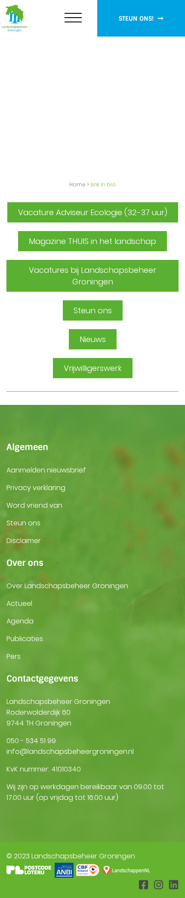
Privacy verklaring (35, 488)
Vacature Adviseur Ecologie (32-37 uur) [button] (92, 212)
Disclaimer (23, 541)
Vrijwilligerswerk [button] (93, 368)
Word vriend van (34, 505)
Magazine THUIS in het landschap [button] (92, 241)
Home (77, 184)
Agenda (20, 621)
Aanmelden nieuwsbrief (46, 470)
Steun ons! (137, 18)
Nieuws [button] (93, 339)
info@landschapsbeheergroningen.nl (70, 751)
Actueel (19, 603)
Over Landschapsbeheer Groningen (67, 586)
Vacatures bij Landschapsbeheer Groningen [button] (92, 276)
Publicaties (24, 639)
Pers (13, 656)
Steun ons (23, 523)
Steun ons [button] (93, 310)
